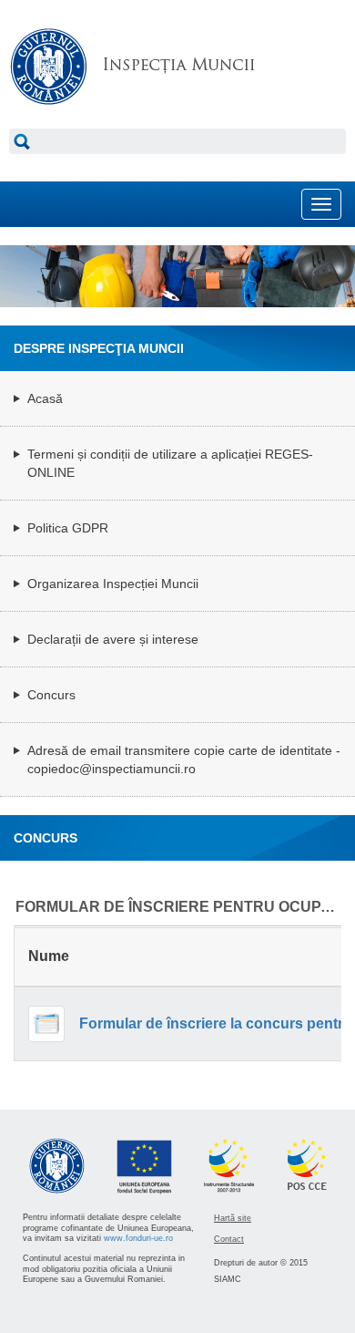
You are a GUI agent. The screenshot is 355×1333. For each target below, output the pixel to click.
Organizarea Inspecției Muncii (112, 583)
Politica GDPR (67, 528)
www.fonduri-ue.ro (138, 1238)
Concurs (51, 694)
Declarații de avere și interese (112, 639)
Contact (229, 1239)
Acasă (45, 398)
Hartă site (232, 1218)
